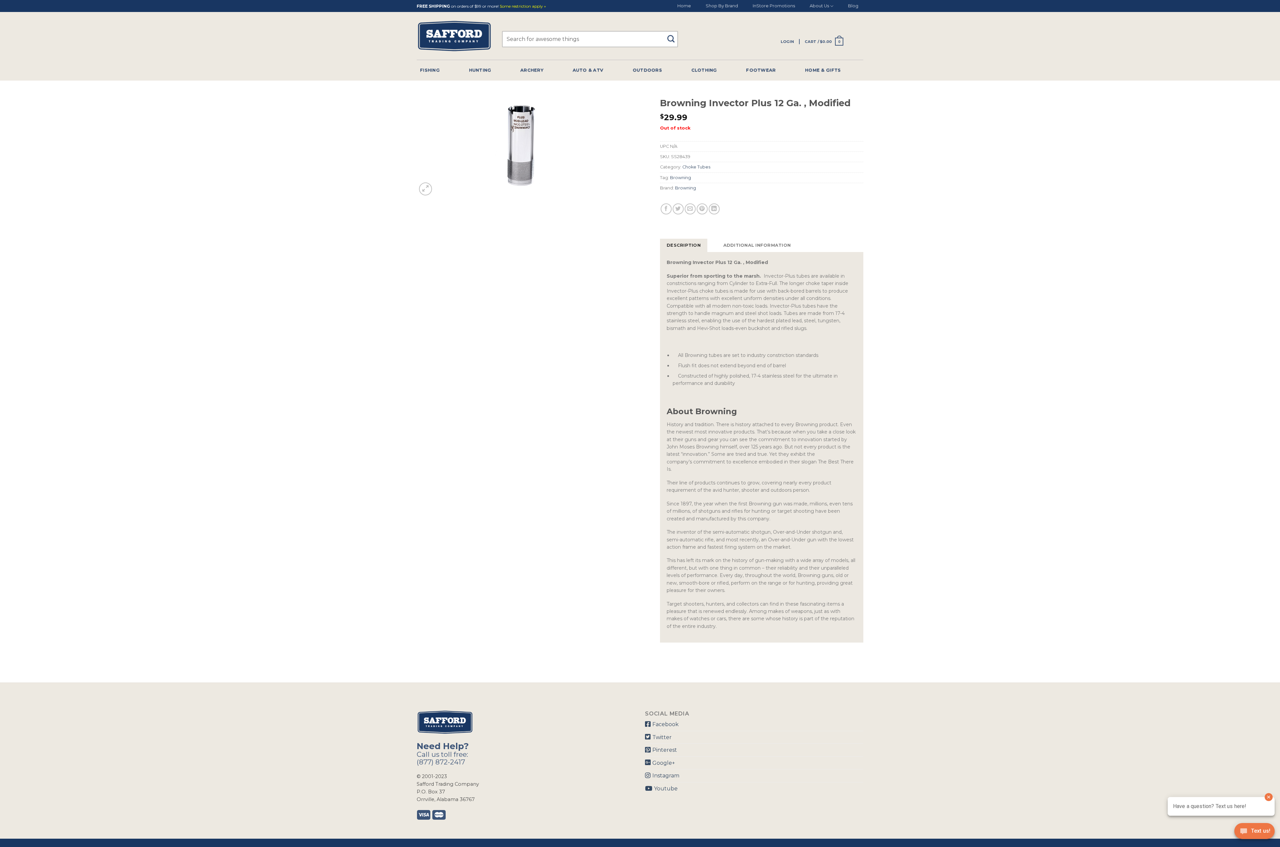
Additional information (757, 245)
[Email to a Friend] (690, 208)
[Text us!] (1254, 833)
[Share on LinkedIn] (714, 208)
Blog (853, 5)
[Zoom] (425, 188)
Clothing (704, 70)
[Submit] (673, 36)
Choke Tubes (696, 166)
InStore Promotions (774, 5)
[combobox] (590, 39)
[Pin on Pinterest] (702, 208)
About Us (819, 5)
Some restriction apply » (523, 6)
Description (684, 245)
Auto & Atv (588, 70)
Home (684, 5)
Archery (531, 70)
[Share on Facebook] (666, 208)
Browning (680, 177)
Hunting (480, 70)
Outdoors (647, 70)
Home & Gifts (823, 70)
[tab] (683, 245)
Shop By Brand (722, 5)
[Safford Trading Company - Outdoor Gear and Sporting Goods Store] (454, 36)
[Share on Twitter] (678, 208)
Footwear (761, 70)
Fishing (430, 70)
